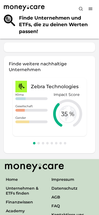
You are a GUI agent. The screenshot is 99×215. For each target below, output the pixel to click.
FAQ (55, 205)
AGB (55, 197)
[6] (56, 143)
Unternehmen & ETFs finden (22, 191)
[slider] (67, 113)
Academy (15, 210)
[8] (65, 143)
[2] (38, 143)
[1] (34, 143)
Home (12, 179)
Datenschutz (64, 188)
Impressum (62, 179)
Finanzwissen (19, 202)
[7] (60, 143)
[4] (47, 143)
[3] (43, 143)
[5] (52, 143)
